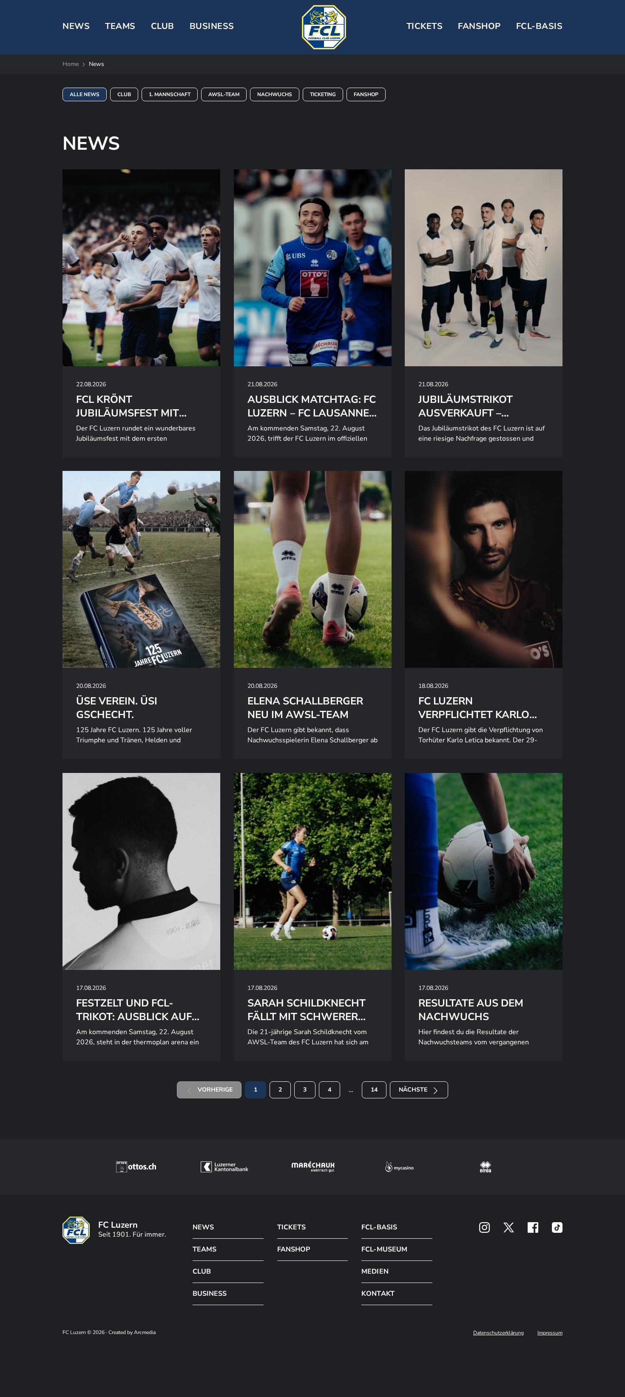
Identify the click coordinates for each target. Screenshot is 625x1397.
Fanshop (479, 26)
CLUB (162, 26)
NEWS (76, 26)
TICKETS (424, 26)
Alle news (84, 94)
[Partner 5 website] (485, 1166)
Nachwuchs (274, 94)
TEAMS (120, 26)
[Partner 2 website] (224, 1166)
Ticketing (323, 94)
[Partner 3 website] (313, 1166)
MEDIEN (374, 1271)
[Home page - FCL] (324, 27)
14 (374, 1090)
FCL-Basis (539, 26)
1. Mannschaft (169, 94)
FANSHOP (293, 1249)
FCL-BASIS (379, 1227)
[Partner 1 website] (136, 1166)
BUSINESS (212, 26)
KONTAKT (377, 1293)
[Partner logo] (484, 1227)
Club (124, 94)
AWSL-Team (223, 94)
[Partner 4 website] (399, 1166)
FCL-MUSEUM (384, 1249)
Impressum (549, 1332)
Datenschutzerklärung (498, 1332)
